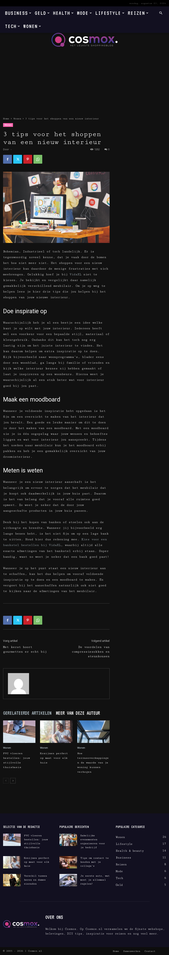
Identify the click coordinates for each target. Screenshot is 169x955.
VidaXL (75, 274)
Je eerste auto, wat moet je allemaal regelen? (95, 879)
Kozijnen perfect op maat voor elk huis (54, 758)
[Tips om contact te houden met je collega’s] (68, 862)
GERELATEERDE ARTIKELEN (27, 713)
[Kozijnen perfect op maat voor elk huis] (56, 731)
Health (61, 13)
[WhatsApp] (37, 159)
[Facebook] (7, 159)
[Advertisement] (84, 80)
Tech (11, 26)
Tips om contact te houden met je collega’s (94, 862)
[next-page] (13, 780)
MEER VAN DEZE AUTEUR (78, 713)
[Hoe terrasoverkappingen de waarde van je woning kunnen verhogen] (93, 731)
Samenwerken (131, 951)
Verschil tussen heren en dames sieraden (35, 879)
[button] (160, 13)
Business (16, 13)
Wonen (30, 26)
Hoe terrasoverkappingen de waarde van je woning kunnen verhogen (93, 763)
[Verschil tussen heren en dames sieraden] (12, 880)
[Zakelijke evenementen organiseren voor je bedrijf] (68, 840)
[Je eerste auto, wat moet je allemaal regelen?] (68, 880)
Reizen (136, 13)
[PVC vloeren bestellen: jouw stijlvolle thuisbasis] (19, 731)
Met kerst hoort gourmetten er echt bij (25, 649)
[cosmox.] (84, 40)
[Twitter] (17, 159)
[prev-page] (6, 780)
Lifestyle (108, 13)
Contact (149, 951)
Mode (82, 13)
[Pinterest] (27, 159)
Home (6, 118)
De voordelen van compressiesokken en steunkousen (91, 651)
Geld (40, 13)
